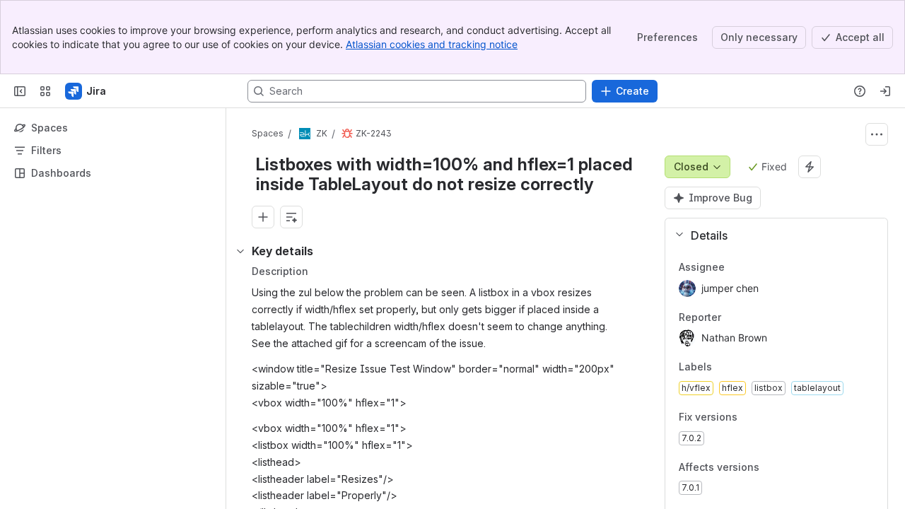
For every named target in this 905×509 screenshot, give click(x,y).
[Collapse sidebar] (19, 91)
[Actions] (876, 134)
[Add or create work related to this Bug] (263, 217)
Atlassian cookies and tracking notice (432, 44)
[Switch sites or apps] (45, 91)
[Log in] (885, 91)
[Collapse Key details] (240, 250)
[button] (770, 235)
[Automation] (809, 167)
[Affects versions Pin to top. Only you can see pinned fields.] (790, 467)
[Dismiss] (296, 397)
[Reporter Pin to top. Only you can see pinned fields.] (752, 317)
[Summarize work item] (291, 217)
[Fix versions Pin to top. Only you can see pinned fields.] (768, 417)
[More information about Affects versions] (773, 468)
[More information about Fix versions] (751, 417)
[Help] (859, 91)
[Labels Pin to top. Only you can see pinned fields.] (743, 367)
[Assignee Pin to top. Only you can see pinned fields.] (755, 267)
